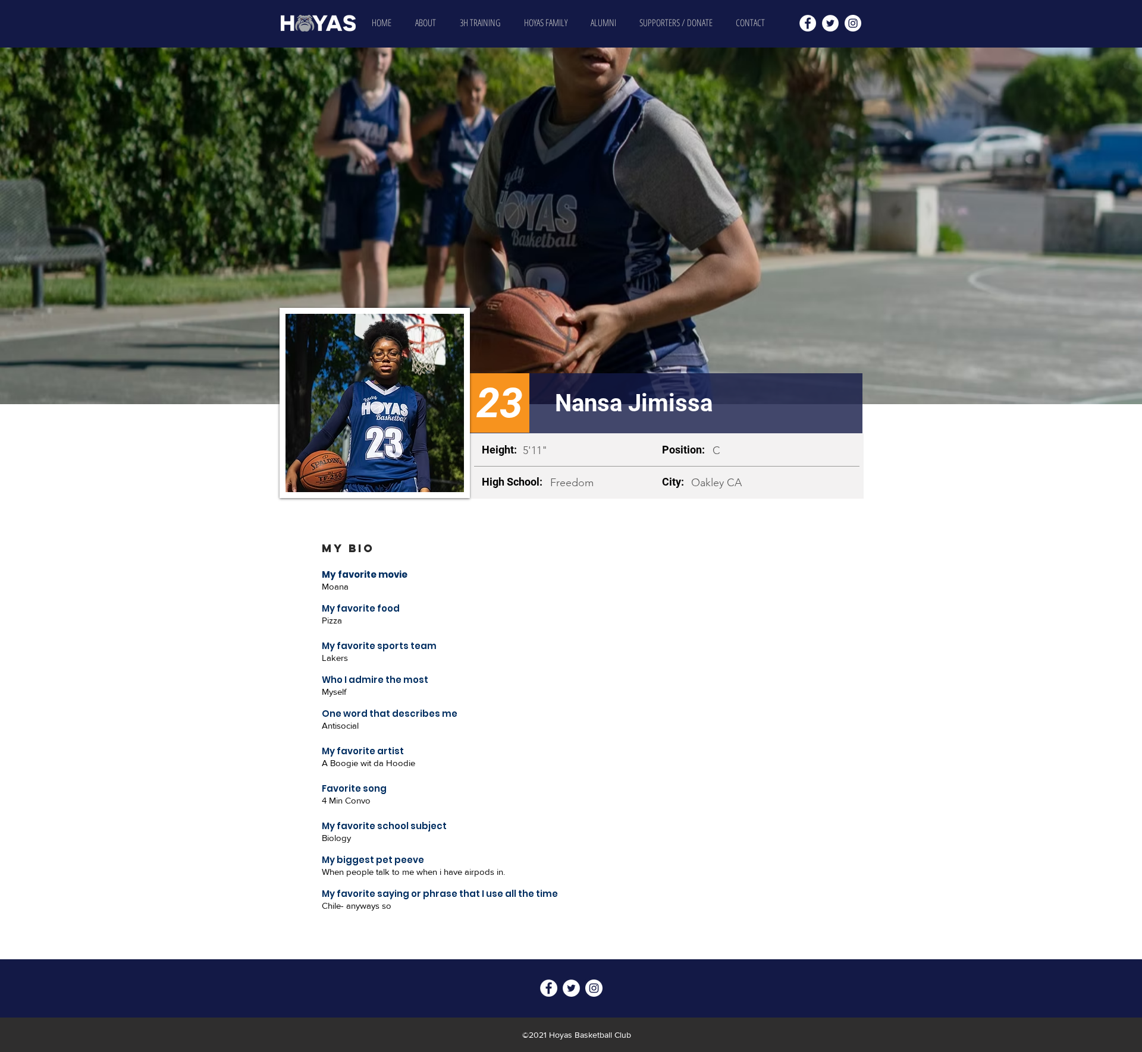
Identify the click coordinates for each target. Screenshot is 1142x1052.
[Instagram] (853, 23)
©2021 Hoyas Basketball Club (576, 1035)
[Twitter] (830, 23)
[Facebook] (807, 23)
